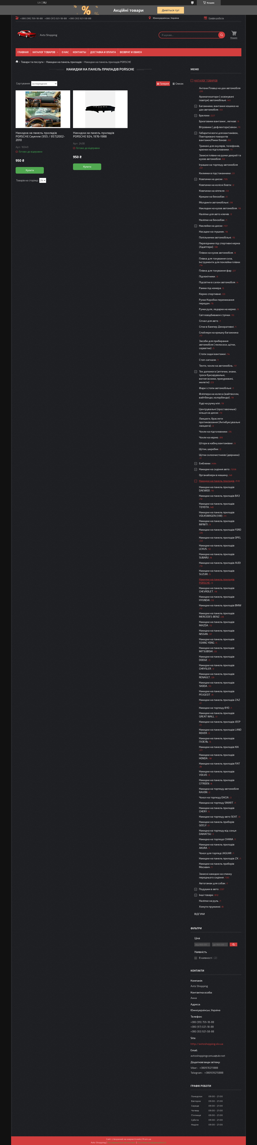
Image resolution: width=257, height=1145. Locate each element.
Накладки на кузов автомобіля (218, 208)
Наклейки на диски (210, 225)
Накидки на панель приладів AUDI (220, 562)
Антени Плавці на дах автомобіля (219, 88)
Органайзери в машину (213, 475)
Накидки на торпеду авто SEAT (218, 816)
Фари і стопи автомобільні (215, 388)
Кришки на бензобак (211, 196)
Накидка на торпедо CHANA (216, 839)
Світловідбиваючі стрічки (214, 315)
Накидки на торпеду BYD (214, 707)
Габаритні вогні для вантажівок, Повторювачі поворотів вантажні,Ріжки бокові (218, 136)
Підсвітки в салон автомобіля (217, 282)
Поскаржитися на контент (122, 1142)
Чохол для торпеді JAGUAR (215, 853)
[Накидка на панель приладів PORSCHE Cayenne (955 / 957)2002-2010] (43, 109)
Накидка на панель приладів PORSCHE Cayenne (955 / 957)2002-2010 (40, 136)
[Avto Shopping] (26, 35)
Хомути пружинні (209, 906)
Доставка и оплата (103, 52)
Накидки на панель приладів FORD (220, 529)
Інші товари (206, 894)
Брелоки (204, 115)
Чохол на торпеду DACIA (214, 797)
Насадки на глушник (211, 231)
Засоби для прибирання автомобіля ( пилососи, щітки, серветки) (217, 344)
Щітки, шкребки (208, 449)
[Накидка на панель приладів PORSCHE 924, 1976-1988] (100, 109)
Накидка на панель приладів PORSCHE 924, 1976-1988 (93, 134)
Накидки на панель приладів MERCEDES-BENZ (216, 615)
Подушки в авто (209, 889)
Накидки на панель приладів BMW (220, 605)
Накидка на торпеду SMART (216, 802)
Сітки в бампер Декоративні (216, 326)
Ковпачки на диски (210, 179)
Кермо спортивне (210, 293)
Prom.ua (146, 1139)
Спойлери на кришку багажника (218, 332)
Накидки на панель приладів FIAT (219, 763)
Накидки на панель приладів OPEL (220, 537)
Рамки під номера (210, 288)
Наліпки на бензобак (211, 219)
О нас (65, 52)
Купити (30, 170)
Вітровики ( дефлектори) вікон (218, 127)
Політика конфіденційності (151, 1142)
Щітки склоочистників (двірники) (219, 454)
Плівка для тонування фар (215, 270)
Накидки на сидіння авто (214, 469)
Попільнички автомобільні (215, 237)
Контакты (79, 52)
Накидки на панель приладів (64, 61)
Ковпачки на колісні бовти (215, 184)
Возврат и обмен (131, 52)
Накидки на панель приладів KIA (219, 746)
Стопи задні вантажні (212, 353)
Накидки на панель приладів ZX (218, 858)
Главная (23, 52)
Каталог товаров (44, 52)
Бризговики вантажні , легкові (217, 121)
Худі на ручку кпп (209, 403)
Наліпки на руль (208, 900)
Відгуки (199, 913)
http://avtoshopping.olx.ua (207, 1043)
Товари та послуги (32, 61)
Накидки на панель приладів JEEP (219, 721)
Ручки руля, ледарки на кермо (217, 309)
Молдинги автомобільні (213, 202)
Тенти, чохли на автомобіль (216, 365)
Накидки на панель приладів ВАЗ (219, 495)
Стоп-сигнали (207, 359)
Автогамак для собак (212, 883)
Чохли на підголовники (213, 431)
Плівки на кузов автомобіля (216, 252)
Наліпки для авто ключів (214, 214)
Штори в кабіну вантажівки (216, 443)
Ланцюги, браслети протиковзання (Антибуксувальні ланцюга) (219, 422)
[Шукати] (221, 35)
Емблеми (204, 463)
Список (179, 83)
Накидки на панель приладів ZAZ (219, 699)
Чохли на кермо (208, 437)
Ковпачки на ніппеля (211, 190)
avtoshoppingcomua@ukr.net (208, 1055)
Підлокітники (207, 276)
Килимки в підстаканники (215, 173)
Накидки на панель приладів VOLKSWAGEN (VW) (216, 514)
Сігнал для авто (208, 320)
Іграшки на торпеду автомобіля (218, 164)
